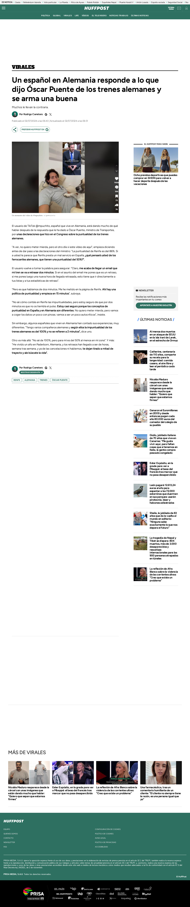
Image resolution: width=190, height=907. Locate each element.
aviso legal (100, 838)
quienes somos (11, 834)
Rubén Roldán (93, 2)
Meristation (141, 898)
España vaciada (158, 2)
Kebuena (145, 893)
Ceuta (17, 2)
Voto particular (50, 2)
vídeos (85, 16)
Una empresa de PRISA (34, 891)
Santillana (89, 889)
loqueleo (126, 898)
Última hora (171, 8)
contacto (8, 838)
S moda (113, 898)
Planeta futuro (134, 893)
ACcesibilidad (101, 847)
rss (5, 847)
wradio (90, 893)
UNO (81, 893)
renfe (17, 380)
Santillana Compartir (105, 889)
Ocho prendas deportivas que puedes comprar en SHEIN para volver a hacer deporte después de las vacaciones (155, 179)
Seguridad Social (175, 2)
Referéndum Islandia (32, 2)
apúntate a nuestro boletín (156, 305)
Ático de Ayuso (77, 2)
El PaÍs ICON (101, 898)
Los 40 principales (75, 889)
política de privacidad (105, 842)
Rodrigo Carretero (33, 114)
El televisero (99, 16)
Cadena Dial (112, 893)
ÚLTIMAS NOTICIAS (140, 16)
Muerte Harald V (126, 2)
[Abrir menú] (3, 8)
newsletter (9, 842)
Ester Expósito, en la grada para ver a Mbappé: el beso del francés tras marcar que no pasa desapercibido (164, 468)
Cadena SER (117, 889)
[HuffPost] (14, 820)
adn (137, 889)
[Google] (45, 114)
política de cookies (104, 834)
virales (68, 16)
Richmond (59, 898)
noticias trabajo (118, 16)
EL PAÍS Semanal (123, 893)
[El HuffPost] (96, 8)
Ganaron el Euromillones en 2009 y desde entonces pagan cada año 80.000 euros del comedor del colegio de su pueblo (164, 418)
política (45, 16)
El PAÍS (61, 889)
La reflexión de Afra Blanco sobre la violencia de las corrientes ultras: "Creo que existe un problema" (164, 574)
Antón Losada (142, 2)
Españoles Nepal (109, 2)
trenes (44, 380)
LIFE (77, 16)
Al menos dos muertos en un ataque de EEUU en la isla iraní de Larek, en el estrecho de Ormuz (164, 336)
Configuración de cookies (108, 829)
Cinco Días (101, 893)
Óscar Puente (60, 380)
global (57, 16)
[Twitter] (50, 114)
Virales (23, 67)
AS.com (127, 889)
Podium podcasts (88, 898)
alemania (29, 380)
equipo (7, 829)
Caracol (148, 889)
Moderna (74, 898)
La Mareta (64, 2)
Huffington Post (65, 893)
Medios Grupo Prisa (34, 898)
